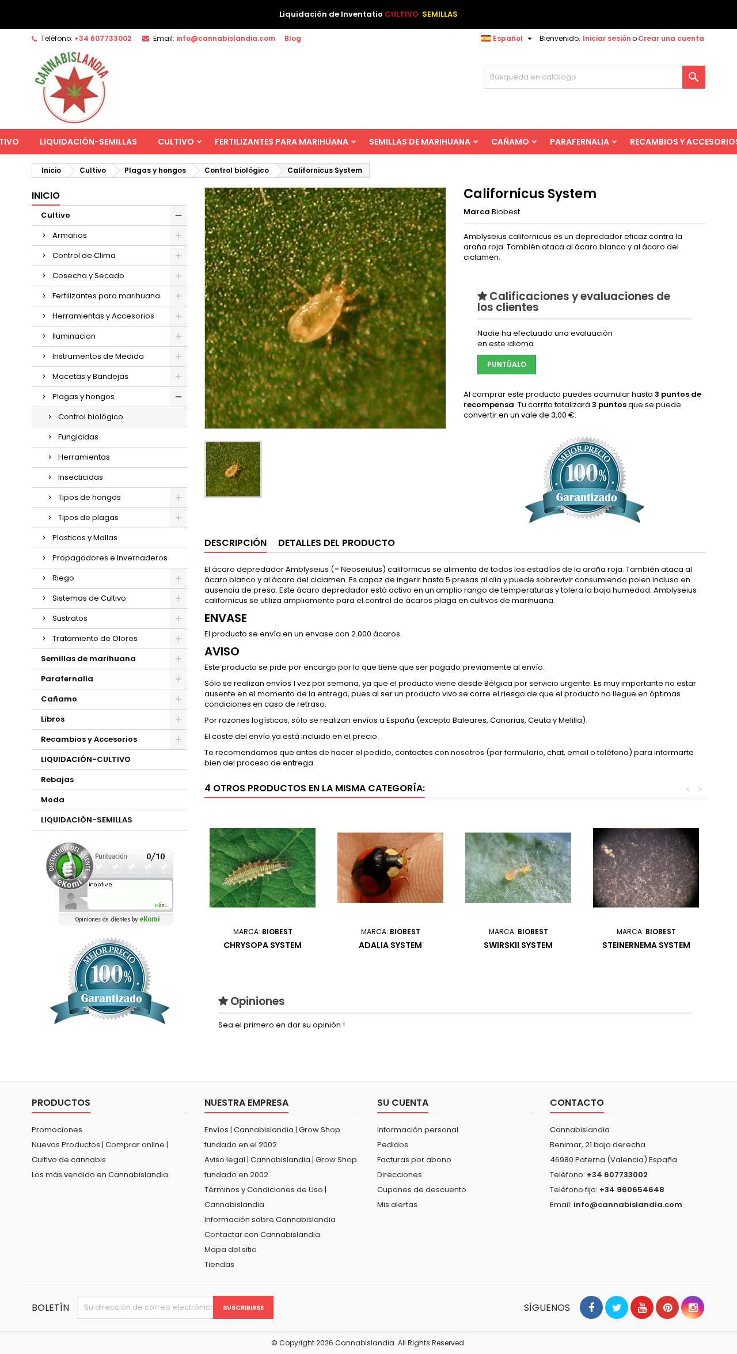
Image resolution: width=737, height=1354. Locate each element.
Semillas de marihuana (419, 141)
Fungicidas (78, 436)
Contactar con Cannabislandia (262, 1234)
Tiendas (219, 1264)
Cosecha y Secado (88, 275)
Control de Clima (84, 255)
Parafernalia (579, 141)
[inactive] (109, 883)
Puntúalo (506, 364)
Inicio (46, 195)
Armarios (69, 235)
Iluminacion (74, 336)
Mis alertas (397, 1204)
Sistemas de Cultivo (89, 598)
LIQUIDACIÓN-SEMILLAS (88, 141)
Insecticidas (80, 477)
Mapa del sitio (230, 1249)
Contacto (577, 1102)
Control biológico (90, 416)
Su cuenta (402, 1102)
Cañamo (510, 141)
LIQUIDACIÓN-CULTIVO (86, 759)
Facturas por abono (414, 1159)
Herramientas (84, 457)
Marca (477, 212)
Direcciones (399, 1174)
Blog (292, 38)
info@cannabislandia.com (225, 38)
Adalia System (390, 945)
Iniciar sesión (607, 38)
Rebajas (57, 779)
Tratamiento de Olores (95, 638)
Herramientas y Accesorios (103, 315)
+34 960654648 (631, 1189)
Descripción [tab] (235, 542)
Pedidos (392, 1144)
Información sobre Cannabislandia (270, 1219)
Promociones (57, 1129)
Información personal (417, 1129)
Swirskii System (518, 945)
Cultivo (176, 141)
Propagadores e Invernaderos (110, 557)
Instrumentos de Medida (98, 356)
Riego (63, 577)
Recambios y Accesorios (89, 739)
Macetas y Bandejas (90, 376)
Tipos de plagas (88, 517)
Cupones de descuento (421, 1189)
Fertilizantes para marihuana (281, 141)
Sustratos (70, 618)
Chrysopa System (262, 945)
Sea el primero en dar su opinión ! (281, 1024)
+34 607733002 (102, 38)
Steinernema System (646, 945)
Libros (52, 719)
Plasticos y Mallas (84, 537)
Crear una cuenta (671, 38)
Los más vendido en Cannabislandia (100, 1174)
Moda (52, 799)
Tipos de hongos (89, 497)
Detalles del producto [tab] (336, 542)
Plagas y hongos (83, 396)
